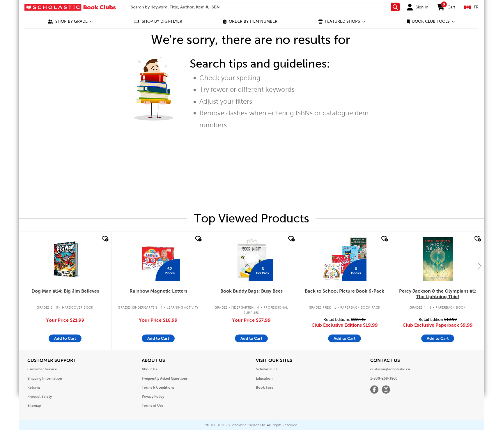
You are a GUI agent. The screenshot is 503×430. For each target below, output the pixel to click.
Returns (33, 387)
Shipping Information (44, 378)
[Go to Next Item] (480, 266)
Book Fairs (264, 387)
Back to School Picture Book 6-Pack (344, 291)
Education (264, 378)
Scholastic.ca (266, 369)
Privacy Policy (153, 396)
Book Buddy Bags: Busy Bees (251, 291)
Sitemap (34, 406)
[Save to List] (104, 239)
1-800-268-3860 (384, 378)
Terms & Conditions (158, 387)
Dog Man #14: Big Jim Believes (65, 291)
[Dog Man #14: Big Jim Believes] (65, 259)
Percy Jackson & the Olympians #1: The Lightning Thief (438, 294)
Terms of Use (152, 406)
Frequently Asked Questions (164, 378)
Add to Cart (65, 338)
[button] (70, 21)
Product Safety (39, 396)
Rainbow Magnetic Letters (158, 291)
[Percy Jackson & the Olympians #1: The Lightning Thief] (437, 259)
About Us (149, 369)
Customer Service (42, 369)
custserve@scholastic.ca (390, 369)
